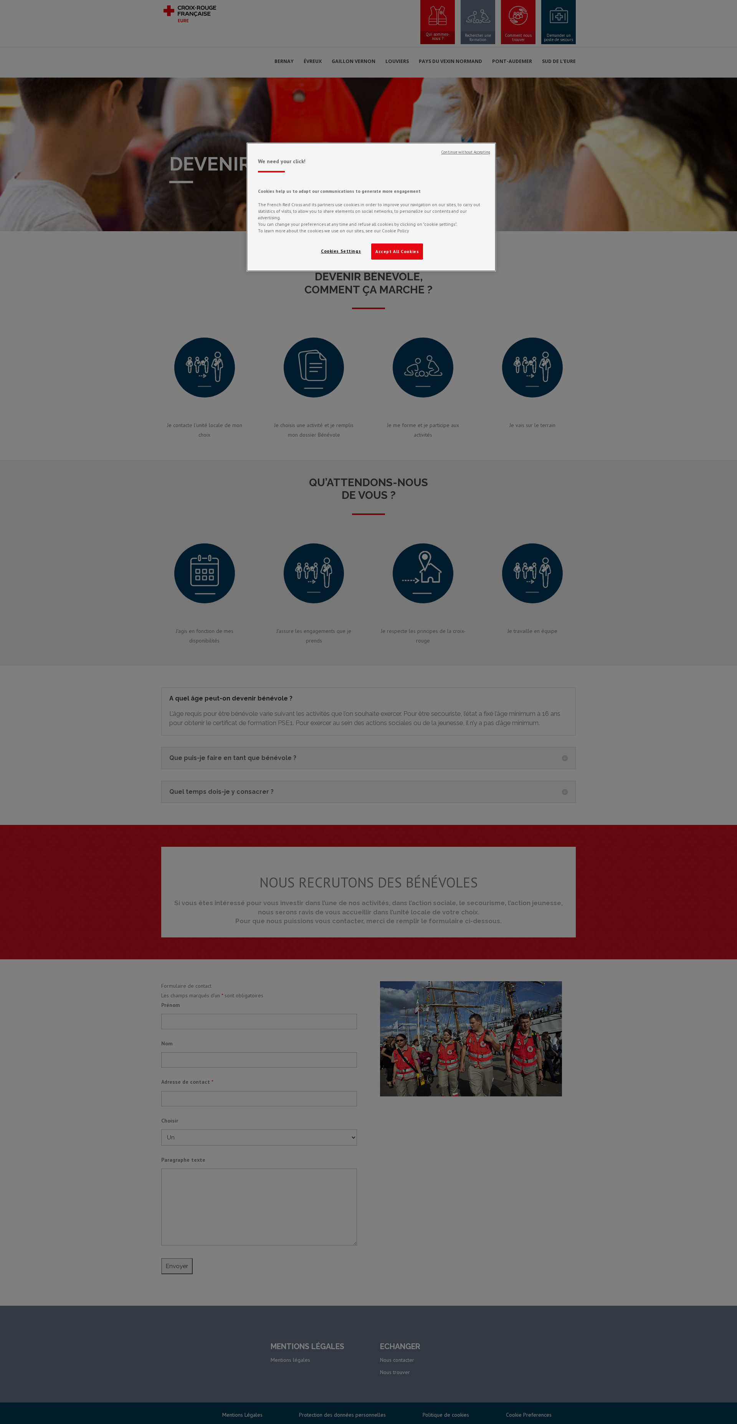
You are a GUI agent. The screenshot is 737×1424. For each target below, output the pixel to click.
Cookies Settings (341, 251)
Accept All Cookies (397, 251)
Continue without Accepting (465, 152)
